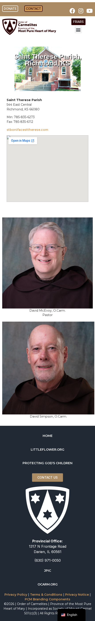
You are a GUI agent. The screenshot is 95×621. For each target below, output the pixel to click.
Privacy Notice (77, 595)
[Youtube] (89, 10)
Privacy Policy (15, 595)
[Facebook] (72, 10)
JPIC (47, 571)
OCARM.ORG (48, 584)
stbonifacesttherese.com (27, 130)
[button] (78, 29)
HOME (48, 436)
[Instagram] (81, 10)
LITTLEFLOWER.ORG (47, 450)
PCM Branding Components (47, 599)
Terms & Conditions (46, 595)
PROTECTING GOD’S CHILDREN (47, 463)
